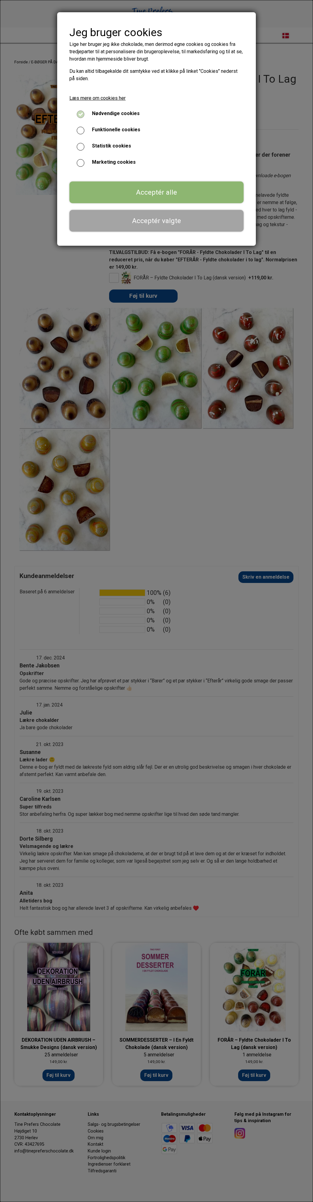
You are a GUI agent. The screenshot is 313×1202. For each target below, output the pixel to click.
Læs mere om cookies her (97, 98)
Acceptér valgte (156, 221)
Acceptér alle (156, 192)
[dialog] (156, 601)
